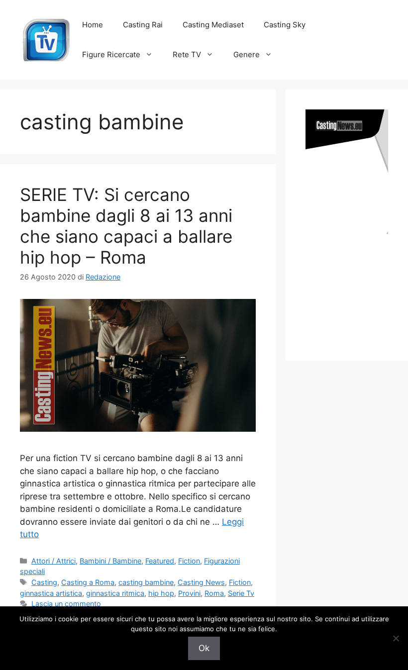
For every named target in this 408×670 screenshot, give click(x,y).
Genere (246, 54)
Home (92, 24)
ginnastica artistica (51, 593)
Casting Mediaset (213, 24)
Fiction (189, 561)
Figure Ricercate (111, 54)
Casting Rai (143, 24)
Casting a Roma (87, 582)
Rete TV (187, 54)
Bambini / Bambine (110, 561)
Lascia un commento (66, 603)
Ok (204, 648)
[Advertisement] (357, 287)
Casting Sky (285, 24)
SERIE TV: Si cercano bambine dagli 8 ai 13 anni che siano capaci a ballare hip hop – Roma (126, 226)
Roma (214, 593)
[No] (396, 638)
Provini (189, 593)
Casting (44, 582)
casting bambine (146, 582)
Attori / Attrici (53, 561)
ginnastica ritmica (115, 593)
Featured (159, 561)
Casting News (201, 582)
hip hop (161, 593)
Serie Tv (241, 593)
